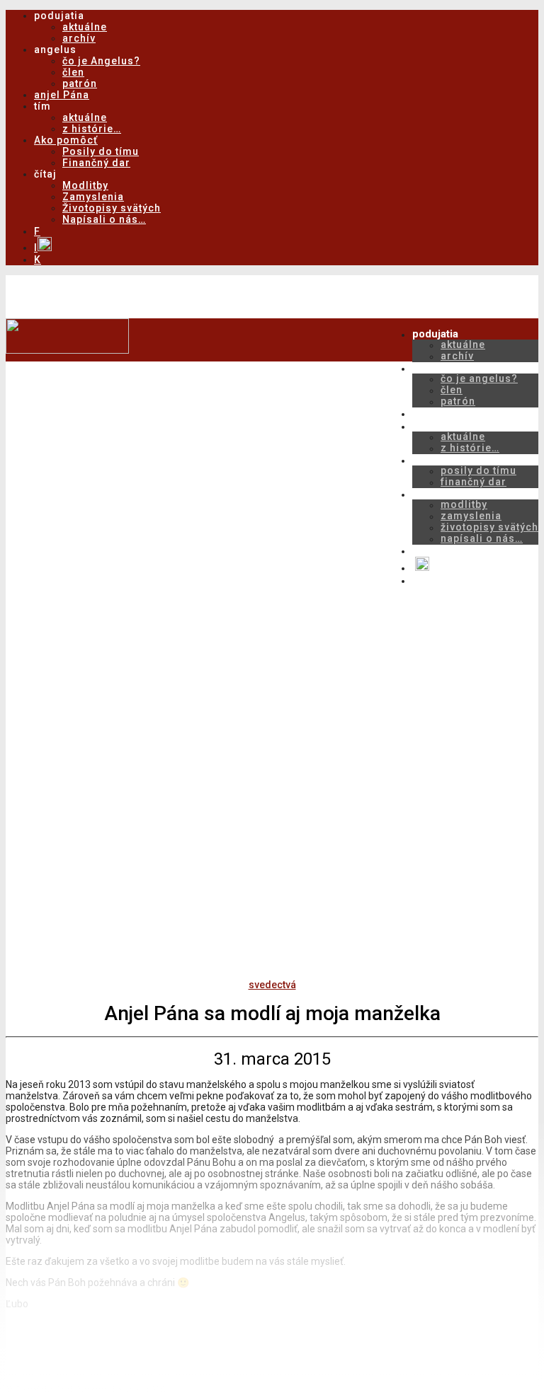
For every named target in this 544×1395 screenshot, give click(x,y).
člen (73, 72)
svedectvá (272, 984)
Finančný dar (96, 162)
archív (79, 38)
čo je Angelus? (101, 60)
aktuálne (84, 27)
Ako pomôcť (66, 140)
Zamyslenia (93, 196)
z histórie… (91, 128)
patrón (79, 83)
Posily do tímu (100, 151)
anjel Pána (61, 94)
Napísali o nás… (104, 219)
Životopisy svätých (111, 208)
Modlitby (85, 185)
